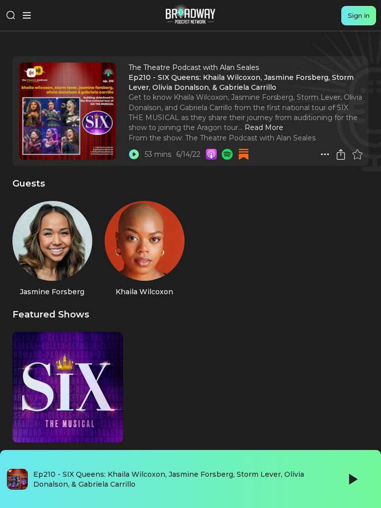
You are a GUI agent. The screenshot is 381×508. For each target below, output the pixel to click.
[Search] (10, 15)
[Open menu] (26, 15)
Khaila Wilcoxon (144, 291)
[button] (324, 154)
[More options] (324, 154)
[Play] (352, 479)
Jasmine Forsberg (52, 291)
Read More (264, 127)
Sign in (359, 15)
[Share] (340, 154)
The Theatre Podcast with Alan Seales (250, 137)
